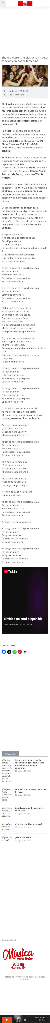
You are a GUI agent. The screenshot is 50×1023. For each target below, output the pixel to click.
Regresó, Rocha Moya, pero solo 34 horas (31, 790)
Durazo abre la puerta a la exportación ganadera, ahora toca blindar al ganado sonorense (29, 764)
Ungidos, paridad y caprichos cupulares (29, 809)
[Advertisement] (25, 27)
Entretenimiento (16, 94)
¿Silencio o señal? (23, 837)
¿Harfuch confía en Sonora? (28, 824)
